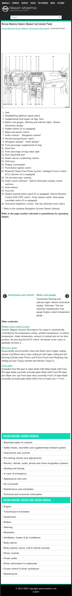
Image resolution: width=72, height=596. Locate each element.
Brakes (7, 522)
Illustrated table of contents (18, 442)
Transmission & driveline (16, 511)
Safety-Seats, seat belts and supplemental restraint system (35, 447)
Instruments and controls (39, 28)
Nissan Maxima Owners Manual (15, 28)
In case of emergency (15, 473)
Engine (7, 506)
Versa (33, 3)
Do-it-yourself (11, 484)
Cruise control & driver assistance (21, 568)
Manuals (6, 3)
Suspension (10, 516)
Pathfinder (43, 3)
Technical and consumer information (23, 494)
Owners (15, 3)
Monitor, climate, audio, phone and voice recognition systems (36, 463)
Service (24, 3)
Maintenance (10, 573)
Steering (8, 527)
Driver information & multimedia (20, 563)
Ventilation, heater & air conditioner (22, 537)
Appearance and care (15, 478)
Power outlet (10, 558)
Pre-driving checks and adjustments (23, 458)
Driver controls (11, 553)
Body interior (10, 542)
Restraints (9, 532)
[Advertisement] (36, 41)
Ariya (52, 3)
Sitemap (60, 3)
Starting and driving (14, 468)
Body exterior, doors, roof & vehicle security (27, 548)
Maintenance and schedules (18, 489)
